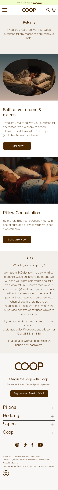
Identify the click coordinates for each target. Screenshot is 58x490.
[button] (29, 393)
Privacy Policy (35, 456)
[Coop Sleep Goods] (29, 9)
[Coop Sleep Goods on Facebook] (32, 445)
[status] (54, 10)
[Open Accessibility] (6, 473)
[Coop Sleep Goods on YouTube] (40, 445)
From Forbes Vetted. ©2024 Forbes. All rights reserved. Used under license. (28, 466)
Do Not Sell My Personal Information (15, 460)
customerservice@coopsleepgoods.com (27, 330)
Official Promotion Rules (21, 456)
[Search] (48, 10)
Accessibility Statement (10, 463)
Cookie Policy (32, 460)
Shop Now (37, 3)
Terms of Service (44, 460)
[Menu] (11, 10)
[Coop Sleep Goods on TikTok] (25, 445)
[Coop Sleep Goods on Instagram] (17, 445)
